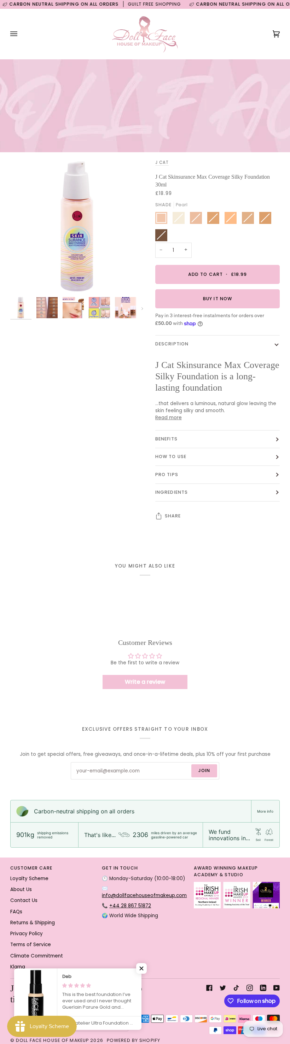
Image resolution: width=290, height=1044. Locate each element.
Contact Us (23, 900)
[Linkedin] (263, 988)
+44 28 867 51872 (130, 905)
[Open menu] (20, 34)
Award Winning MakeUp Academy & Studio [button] (226, 871)
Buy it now (217, 299)
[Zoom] (23, 280)
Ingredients (171, 492)
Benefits (166, 439)
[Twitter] (223, 988)
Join (204, 770)
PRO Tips (166, 474)
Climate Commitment (36, 956)
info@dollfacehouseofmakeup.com (144, 895)
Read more (168, 417)
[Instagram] (249, 988)
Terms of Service (30, 944)
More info (265, 811)
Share (173, 516)
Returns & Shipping (32, 922)
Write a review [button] (145, 682)
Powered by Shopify (133, 1040)
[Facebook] (209, 988)
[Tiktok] (236, 988)
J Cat (162, 162)
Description (171, 344)
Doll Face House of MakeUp (52, 1040)
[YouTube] (276, 988)
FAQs (16, 911)
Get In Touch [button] (120, 868)
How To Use (170, 456)
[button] (141, 968)
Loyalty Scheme (29, 878)
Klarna (17, 966)
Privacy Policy (26, 933)
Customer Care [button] (31, 868)
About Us (21, 889)
